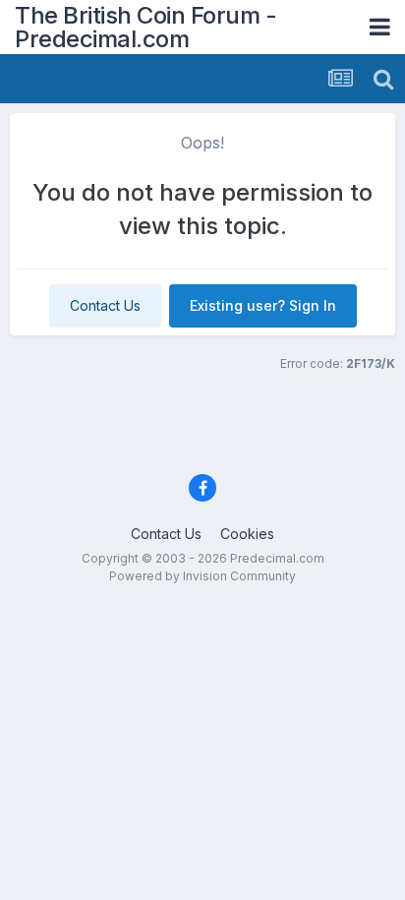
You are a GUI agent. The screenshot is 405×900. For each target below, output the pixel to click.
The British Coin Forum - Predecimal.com (145, 27)
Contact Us (105, 305)
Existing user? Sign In (263, 305)
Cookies (247, 533)
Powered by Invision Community (202, 576)
